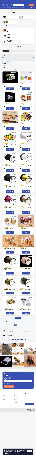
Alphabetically (32, 50)
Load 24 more (18, 318)
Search (23, 5)
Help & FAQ (16, 0)
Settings (6, 453)
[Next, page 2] (18, 325)
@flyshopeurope (18, 340)
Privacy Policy (19, 383)
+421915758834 (29, 400)
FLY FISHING (15, 395)
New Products (11, 0)
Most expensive (19, 50)
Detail (10, 88)
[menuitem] (4, 7)
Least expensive (12, 50)
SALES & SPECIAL (16, 399)
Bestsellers (26, 50)
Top (6, 321)
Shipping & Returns (5, 398)
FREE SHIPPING (5, 0)
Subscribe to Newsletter (9, 386)
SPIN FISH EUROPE (16, 398)
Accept (29, 451)
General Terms (4, 395)
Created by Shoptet (28, 409)
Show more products (18, 46)
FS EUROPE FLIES (16, 396)
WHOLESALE (15, 402)
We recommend (5, 50)
